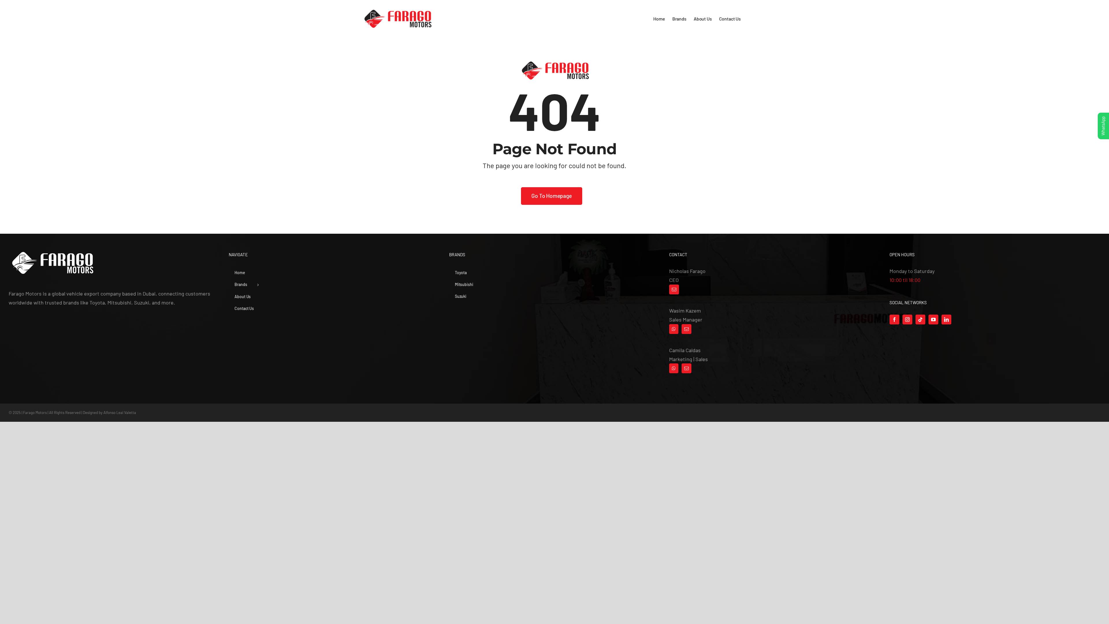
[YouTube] (933, 319)
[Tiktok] (920, 319)
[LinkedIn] (946, 319)
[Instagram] (907, 319)
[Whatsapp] (673, 329)
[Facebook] (894, 319)
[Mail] (674, 289)
